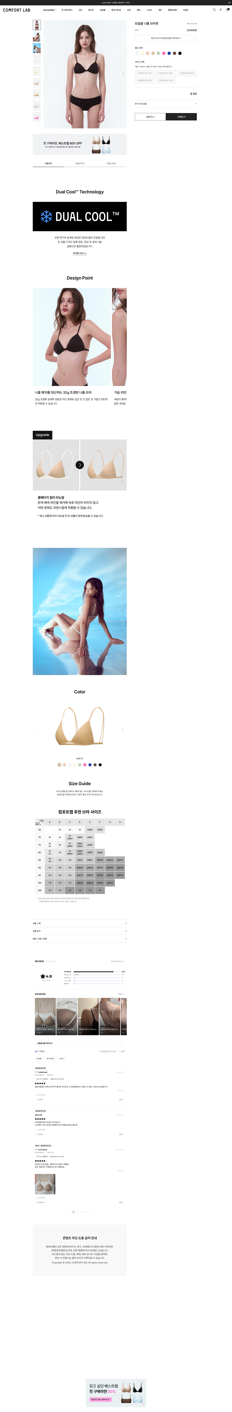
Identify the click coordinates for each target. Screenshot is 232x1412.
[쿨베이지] (148, 53)
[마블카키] (158, 53)
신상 (80, 10)
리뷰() (111, 163)
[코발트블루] (169, 53)
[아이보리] (137, 53)
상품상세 (48, 163)
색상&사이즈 (79, 163)
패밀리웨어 (172, 10)
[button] (123, 73)
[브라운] (174, 53)
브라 (129, 10)
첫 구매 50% (66, 10)
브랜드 (186, 10)
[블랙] (180, 53)
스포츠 (149, 10)
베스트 (91, 10)
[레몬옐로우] (142, 53)
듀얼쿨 (102, 10)
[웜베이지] (153, 53)
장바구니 (150, 116)
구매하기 (181, 116)
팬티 (139, 10)
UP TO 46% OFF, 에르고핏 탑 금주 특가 (116, 2)
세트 (160, 10)
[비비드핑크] (164, 53)
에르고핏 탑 (116, 10)
